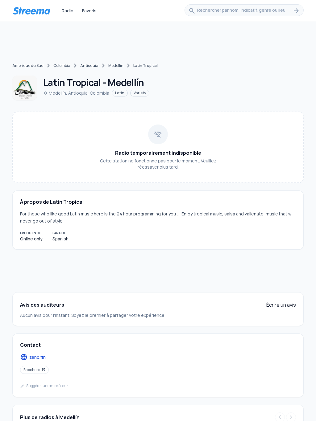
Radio (67, 11)
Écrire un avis (281, 304)
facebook (34, 369)
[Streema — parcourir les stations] (31, 10)
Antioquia (89, 65)
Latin (119, 93)
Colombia (61, 65)
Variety (140, 93)
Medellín (115, 65)
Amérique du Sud (28, 65)
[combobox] (244, 10)
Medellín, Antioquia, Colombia (76, 93)
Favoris (89, 11)
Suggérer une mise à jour (44, 385)
